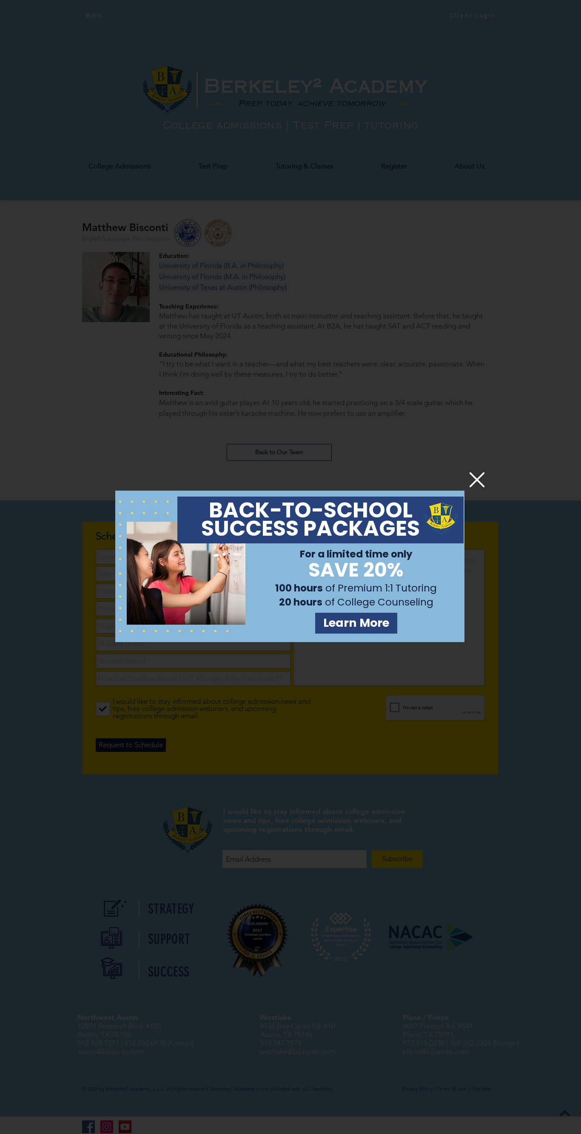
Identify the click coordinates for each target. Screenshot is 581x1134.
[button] (477, 479)
